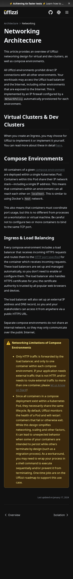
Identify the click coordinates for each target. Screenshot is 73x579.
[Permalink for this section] (27, 124)
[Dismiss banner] (69, 3)
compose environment (50, 170)
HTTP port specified (47, 257)
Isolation (59, 515)
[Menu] (66, 12)
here (59, 145)
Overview (14, 515)
